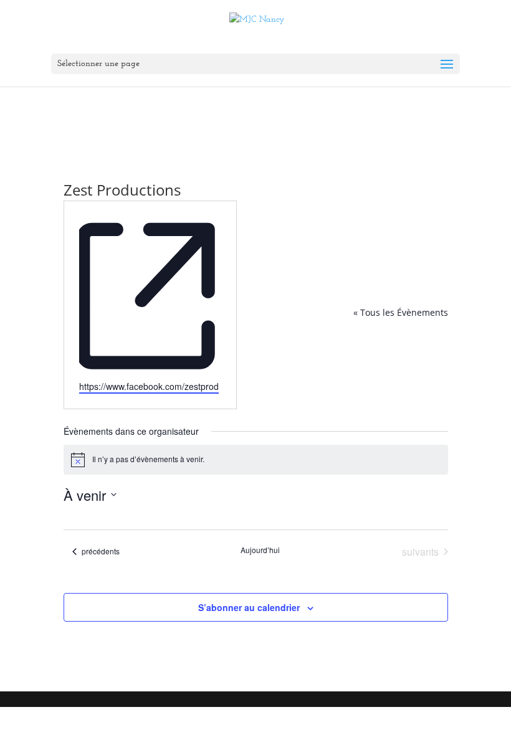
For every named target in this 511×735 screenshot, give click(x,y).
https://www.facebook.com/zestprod (149, 386)
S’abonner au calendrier (249, 607)
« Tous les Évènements (400, 312)
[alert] (256, 460)
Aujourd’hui (260, 550)
